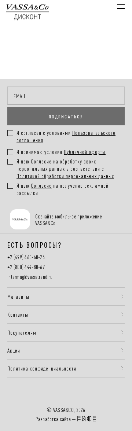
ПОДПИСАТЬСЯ (66, 116)
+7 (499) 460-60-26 (26, 257)
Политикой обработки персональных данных (65, 176)
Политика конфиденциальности (41, 368)
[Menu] (120, 6)
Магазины (18, 296)
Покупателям (21, 332)
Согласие (41, 161)
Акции (13, 350)
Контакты (17, 314)
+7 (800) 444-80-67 (26, 267)
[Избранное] (82, 6)
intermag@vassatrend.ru (29, 277)
